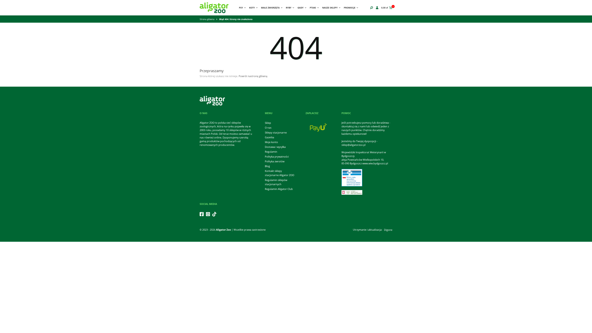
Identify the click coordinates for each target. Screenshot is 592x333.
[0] (390, 7)
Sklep (268, 123)
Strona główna (207, 19)
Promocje (349, 7)
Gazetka (269, 137)
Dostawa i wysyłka (275, 147)
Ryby (288, 7)
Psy (241, 7)
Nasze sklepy (330, 7)
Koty (252, 7)
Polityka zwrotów (274, 161)
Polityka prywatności (277, 156)
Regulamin (271, 151)
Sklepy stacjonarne (276, 132)
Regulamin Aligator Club (279, 189)
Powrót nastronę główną (253, 76)
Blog (267, 166)
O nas (268, 127)
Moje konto (271, 142)
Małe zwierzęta (270, 7)
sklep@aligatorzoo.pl (353, 145)
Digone (388, 230)
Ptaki (313, 7)
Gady (301, 7)
